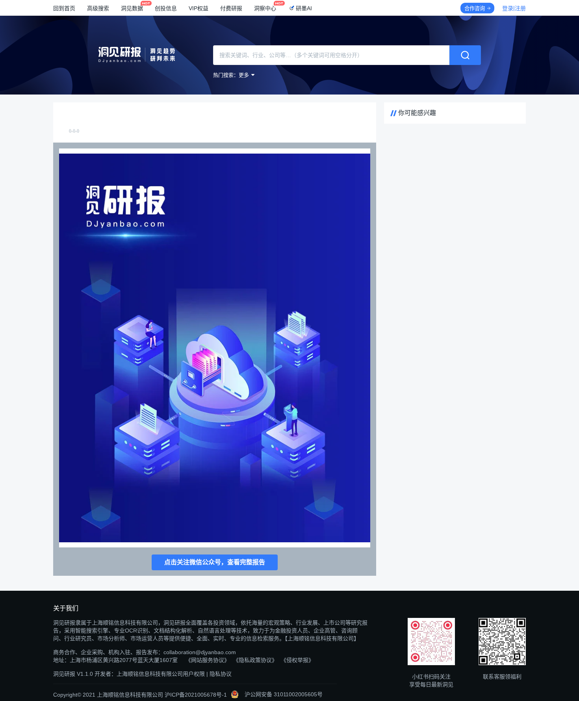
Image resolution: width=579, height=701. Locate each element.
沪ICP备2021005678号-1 (196, 695)
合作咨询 (474, 8)
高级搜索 (98, 8)
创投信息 (166, 8)
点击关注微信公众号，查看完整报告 (214, 562)
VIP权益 (198, 8)
